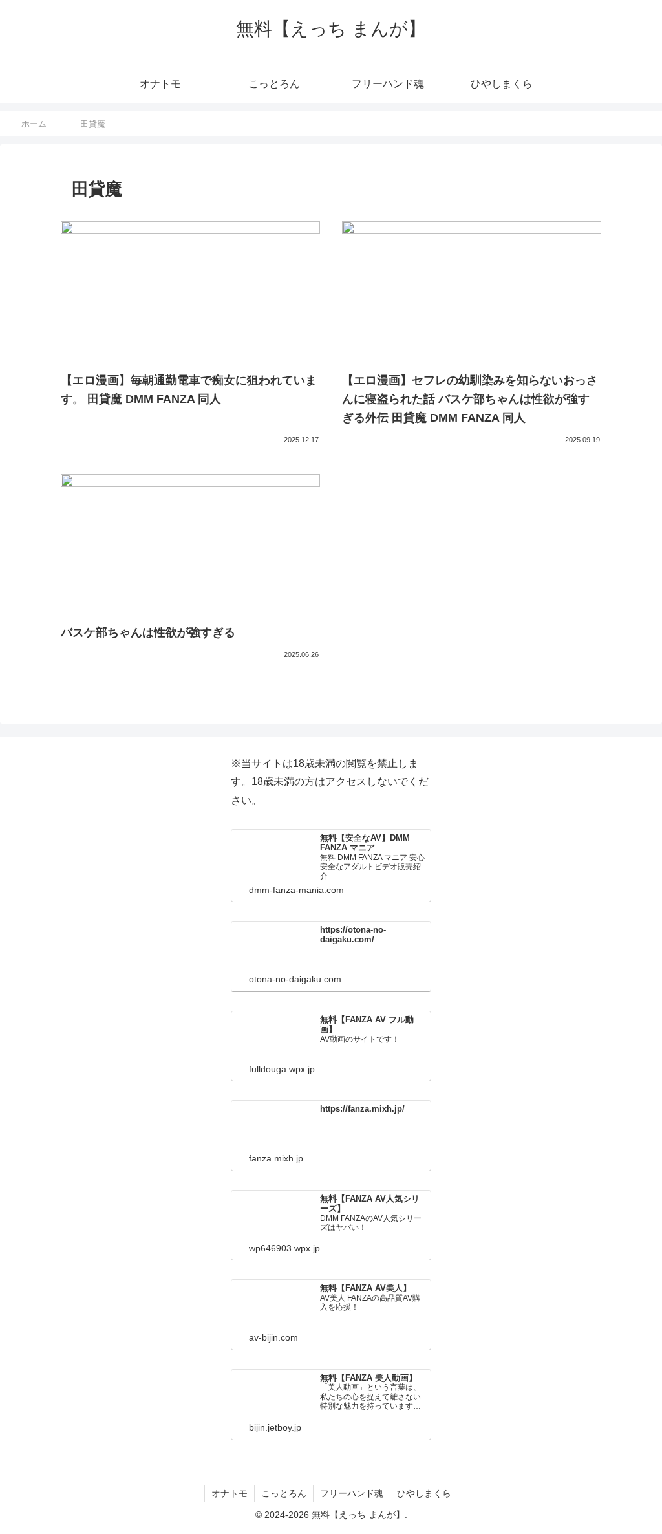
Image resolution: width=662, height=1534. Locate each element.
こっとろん (283, 1493)
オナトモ (229, 1493)
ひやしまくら (424, 1493)
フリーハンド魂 (351, 1493)
